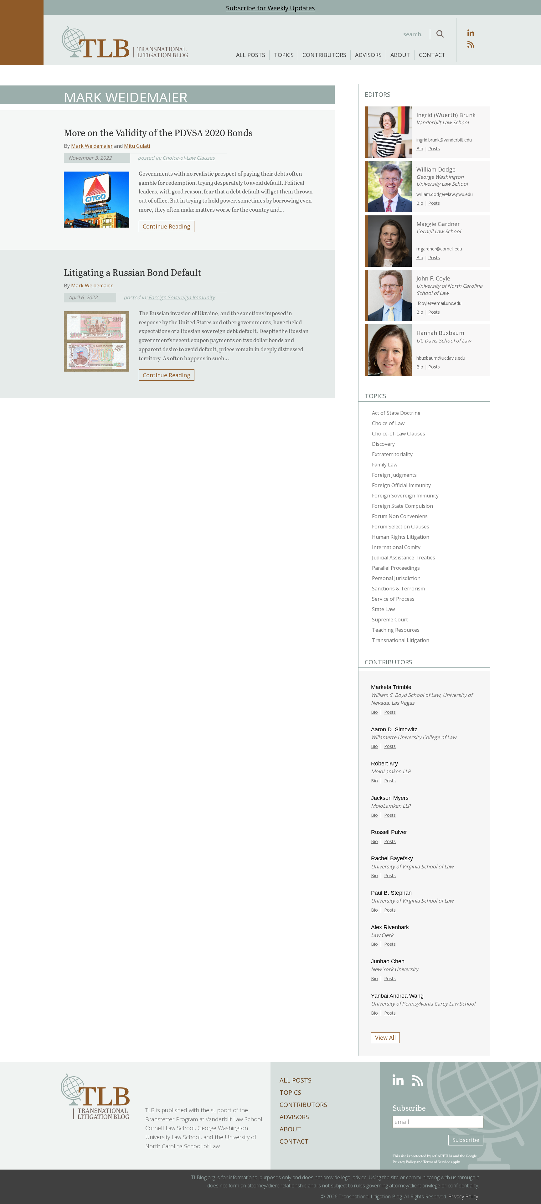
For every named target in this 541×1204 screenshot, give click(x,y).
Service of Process (393, 598)
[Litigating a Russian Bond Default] (96, 339)
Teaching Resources (396, 629)
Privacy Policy (404, 1161)
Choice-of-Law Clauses (188, 157)
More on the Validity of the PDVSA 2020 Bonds (158, 132)
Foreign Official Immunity (401, 485)
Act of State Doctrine (396, 412)
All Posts (250, 55)
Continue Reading (166, 226)
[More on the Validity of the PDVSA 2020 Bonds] (96, 197)
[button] (440, 34)
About (400, 55)
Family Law (384, 464)
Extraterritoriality (392, 454)
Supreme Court (390, 619)
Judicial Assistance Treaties (403, 557)
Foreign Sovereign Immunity (181, 297)
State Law (383, 609)
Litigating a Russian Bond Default (132, 272)
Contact (432, 55)
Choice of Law (388, 423)
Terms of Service (436, 1161)
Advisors (368, 55)
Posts (434, 149)
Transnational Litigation (400, 640)
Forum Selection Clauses (400, 526)
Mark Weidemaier (92, 145)
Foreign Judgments (394, 474)
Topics (284, 55)
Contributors (324, 55)
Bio (419, 149)
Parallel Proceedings (396, 567)
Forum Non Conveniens (400, 516)
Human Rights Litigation (400, 536)
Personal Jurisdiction (396, 578)
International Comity (396, 547)
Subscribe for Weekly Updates (270, 8)
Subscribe (465, 1140)
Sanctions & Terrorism (398, 588)
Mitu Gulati (137, 145)
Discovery (383, 443)
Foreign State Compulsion (402, 505)
